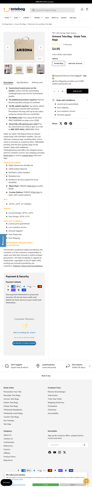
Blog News (8, 460)
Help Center (53, 395)
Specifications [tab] (22, 82)
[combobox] (52, 10)
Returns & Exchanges (57, 392)
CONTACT (64, 18)
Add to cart (77, 91)
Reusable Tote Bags (12, 395)
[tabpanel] (24, 177)
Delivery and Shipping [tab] (41, 82)
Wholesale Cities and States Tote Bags (40, 24)
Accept (45, 485)
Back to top (46, 376)
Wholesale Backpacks (13, 410)
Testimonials (9, 442)
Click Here (31, 186)
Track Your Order (55, 399)
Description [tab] (8, 82)
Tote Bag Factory (7, 24)
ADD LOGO (73, 18)
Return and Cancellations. (32, 266)
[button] (86, 481)
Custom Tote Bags (20, 24)
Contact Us (8, 439)
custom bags (27, 155)
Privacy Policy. (18, 479)
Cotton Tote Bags (11, 402)
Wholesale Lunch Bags (13, 413)
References (8, 446)
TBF (53, 33)
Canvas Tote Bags (11, 399)
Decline (72, 485)
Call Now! (50, 2)
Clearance (52, 410)
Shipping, (17, 266)
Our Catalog (9, 420)
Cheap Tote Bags (11, 406)
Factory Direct (9, 456)
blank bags (8, 155)
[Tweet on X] (60, 123)
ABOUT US (55, 18)
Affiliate (7, 453)
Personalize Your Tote (13, 392)
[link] (82, 9)
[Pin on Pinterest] (70, 123)
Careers (7, 449)
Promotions (52, 406)
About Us (7, 435)
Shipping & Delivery (56, 402)
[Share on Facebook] (65, 123)
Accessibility (53, 413)
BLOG (47, 18)
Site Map (7, 424)
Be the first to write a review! (24, 343)
